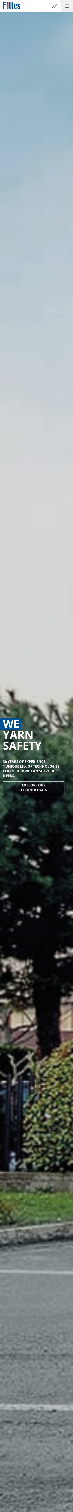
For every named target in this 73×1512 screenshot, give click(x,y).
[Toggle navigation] (67, 6)
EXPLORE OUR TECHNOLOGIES (33, 787)
